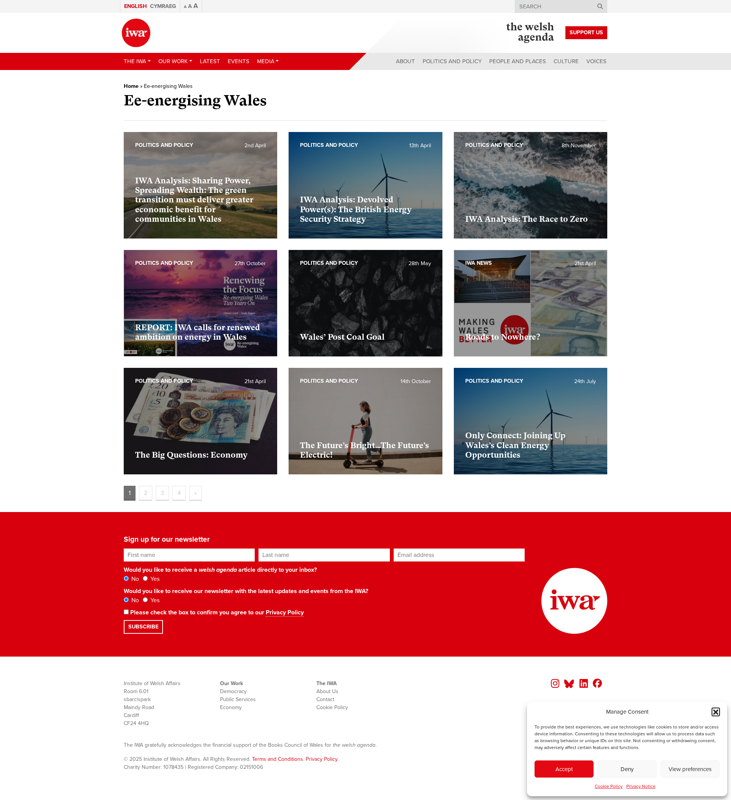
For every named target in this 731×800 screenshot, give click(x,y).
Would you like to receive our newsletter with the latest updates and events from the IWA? (246, 591)
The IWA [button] (135, 61)
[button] (716, 712)
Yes (154, 579)
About (405, 61)
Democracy (233, 691)
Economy (231, 707)
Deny (627, 769)
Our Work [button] (173, 61)
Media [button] (266, 61)
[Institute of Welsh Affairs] (136, 33)
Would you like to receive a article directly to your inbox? (220, 570)
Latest (210, 61)
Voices (596, 61)
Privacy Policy (285, 612)
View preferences (690, 769)
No (134, 579)
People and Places (517, 61)
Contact (325, 699)
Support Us (586, 32)
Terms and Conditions (277, 759)
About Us (327, 691)
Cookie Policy (608, 786)
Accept (564, 769)
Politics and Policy (452, 61)
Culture (566, 61)
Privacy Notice (641, 786)
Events (238, 61)
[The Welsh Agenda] (530, 32)
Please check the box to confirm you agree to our (216, 612)
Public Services (238, 699)
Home (131, 86)
